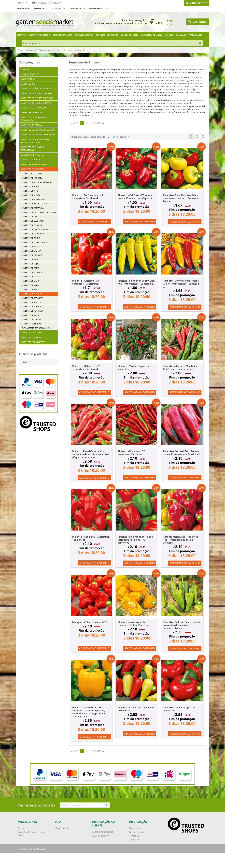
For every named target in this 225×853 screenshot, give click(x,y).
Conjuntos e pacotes (32, 154)
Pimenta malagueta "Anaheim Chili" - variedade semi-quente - (181, 367)
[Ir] (107, 805)
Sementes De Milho (31, 281)
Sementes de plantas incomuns (38, 129)
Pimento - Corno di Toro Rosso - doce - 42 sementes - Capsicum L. (182, 453)
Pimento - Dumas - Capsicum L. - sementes (181, 709)
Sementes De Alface (31, 195)
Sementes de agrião (31, 186)
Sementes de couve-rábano (35, 242)
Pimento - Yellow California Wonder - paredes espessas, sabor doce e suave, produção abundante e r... (89, 712)
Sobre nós (134, 828)
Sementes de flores (62, 35)
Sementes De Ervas (84, 35)
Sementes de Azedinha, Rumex (36, 203)
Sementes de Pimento (32, 293)
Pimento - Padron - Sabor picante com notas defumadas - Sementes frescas (182, 625)
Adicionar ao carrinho (94, 221)
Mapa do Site (62, 828)
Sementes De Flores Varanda (36, 102)
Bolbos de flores (129, 35)
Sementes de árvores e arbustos (38, 88)
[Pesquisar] (200, 43)
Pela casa (181, 35)
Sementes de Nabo (30, 285)
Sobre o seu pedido (102, 831)
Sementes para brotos (107, 35)
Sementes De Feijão (30, 263)
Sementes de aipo (30, 191)
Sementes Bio (27, 83)
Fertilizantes (195, 35)
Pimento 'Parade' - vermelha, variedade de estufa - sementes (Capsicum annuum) (90, 454)
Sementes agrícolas (31, 159)
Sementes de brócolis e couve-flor (39, 212)
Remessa (134, 835)
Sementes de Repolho (32, 302)
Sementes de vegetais (39, 35)
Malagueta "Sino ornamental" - (90, 622)
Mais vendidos (77, 8)
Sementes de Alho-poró (33, 199)
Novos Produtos (98, 8)
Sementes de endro (31, 246)
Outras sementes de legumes (36, 328)
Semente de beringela (32, 173)
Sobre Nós (23, 8)
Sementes (21, 35)
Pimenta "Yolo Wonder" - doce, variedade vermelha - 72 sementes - (135, 539)
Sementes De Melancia (32, 276)
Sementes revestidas (31, 323)
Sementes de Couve (31, 238)
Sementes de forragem (33, 107)
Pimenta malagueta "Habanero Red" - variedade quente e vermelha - (180, 539)
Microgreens (27, 78)
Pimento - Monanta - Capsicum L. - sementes (136, 709)
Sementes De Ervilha (31, 251)
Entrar (21, 828)
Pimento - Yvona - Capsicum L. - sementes (135, 367)
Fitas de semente (29, 74)
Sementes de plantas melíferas (37, 134)
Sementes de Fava (30, 259)
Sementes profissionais (33, 164)
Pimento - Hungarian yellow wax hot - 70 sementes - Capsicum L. (136, 282)
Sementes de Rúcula (31, 306)
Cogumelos (26, 69)
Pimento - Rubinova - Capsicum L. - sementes (91, 538)
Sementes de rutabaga (32, 311)
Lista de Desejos (101, 835)
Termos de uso (40, 8)
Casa (20, 49)
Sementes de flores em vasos (36, 98)
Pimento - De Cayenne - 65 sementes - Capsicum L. (87, 197)
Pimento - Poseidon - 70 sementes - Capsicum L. (131, 453)
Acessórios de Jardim (151, 35)
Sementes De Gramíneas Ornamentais (33, 119)
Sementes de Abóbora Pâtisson (37, 182)
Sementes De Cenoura (32, 225)
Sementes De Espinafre (32, 255)
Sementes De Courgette (33, 233)
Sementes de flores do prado (36, 93)
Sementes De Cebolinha (33, 221)
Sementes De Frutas (31, 112)
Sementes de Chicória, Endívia (36, 229)
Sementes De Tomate (31, 319)
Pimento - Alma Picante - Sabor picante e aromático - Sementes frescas (181, 198)
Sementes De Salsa (30, 315)
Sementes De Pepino (31, 289)
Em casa (169, 35)
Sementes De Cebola (31, 216)
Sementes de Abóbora (32, 178)
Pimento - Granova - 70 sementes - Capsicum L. (85, 282)
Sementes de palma (31, 124)
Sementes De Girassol (32, 272)
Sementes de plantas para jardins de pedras (34, 141)
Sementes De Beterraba (33, 208)
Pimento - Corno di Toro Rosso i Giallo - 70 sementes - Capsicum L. (181, 283)
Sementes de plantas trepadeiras (32, 149)
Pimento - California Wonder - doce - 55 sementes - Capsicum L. (136, 197)
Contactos (58, 8)
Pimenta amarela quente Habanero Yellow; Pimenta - (133, 623)
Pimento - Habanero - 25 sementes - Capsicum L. (86, 367)
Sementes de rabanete (32, 298)
